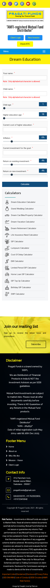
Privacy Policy (42, 574)
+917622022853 (33, 496)
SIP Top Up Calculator (20, 281)
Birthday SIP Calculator (21, 287)
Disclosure (31, 574)
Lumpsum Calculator (20, 248)
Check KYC (25, 44)
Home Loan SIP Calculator (22, 274)
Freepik (22, 586)
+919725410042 (20, 499)
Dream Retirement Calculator (23, 228)
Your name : (9, 73)
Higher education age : (13, 115)
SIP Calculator (17, 241)
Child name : (9, 89)
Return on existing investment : (17, 161)
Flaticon (34, 586)
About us (13, 451)
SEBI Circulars (36, 577)
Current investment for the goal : (18, 148)
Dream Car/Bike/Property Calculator (27, 215)
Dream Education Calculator (23, 202)
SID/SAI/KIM (8, 577)
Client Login (16, 37)
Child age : (8, 105)
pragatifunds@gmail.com (24, 490)
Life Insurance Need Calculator (24, 235)
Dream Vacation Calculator (23, 221)
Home (11, 446)
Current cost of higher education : (18, 125)
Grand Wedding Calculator (22, 208)
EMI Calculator (17, 261)
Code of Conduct (22, 577)
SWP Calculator (18, 294)
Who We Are (14, 456)
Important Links (8, 574)
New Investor (34, 37)
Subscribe (36, 344)
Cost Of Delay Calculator (22, 254)
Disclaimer (21, 574)
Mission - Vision (16, 460)
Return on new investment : (15, 171)
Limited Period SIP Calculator (23, 267)
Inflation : (7, 138)
